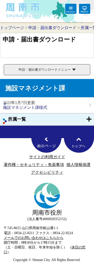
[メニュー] (70, 9)
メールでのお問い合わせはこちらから (33, 238)
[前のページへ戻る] (46, 145)
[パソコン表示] (84, 9)
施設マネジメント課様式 (25, 107)
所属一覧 (17, 119)
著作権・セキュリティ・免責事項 (34, 164)
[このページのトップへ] (79, 145)
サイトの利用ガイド (47, 157)
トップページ (12, 28)
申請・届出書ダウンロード (52, 28)
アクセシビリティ (47, 172)
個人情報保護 (78, 164)
